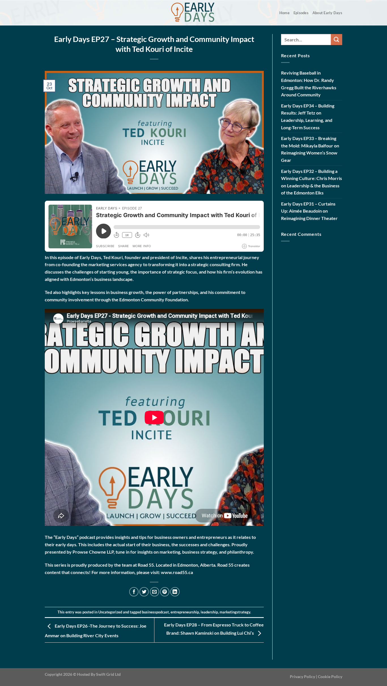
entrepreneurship (185, 612)
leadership (209, 612)
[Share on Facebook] (134, 591)
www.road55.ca (177, 572)
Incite (181, 257)
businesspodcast (155, 612)
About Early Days (327, 12)
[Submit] (336, 39)
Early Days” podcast (75, 537)
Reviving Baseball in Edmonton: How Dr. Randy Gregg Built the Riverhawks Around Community (308, 83)
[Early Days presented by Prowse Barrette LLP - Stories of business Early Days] (193, 13)
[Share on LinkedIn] (175, 591)
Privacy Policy (302, 676)
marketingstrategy (235, 612)
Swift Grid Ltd (108, 674)
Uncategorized (110, 612)
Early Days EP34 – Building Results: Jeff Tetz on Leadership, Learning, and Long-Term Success (307, 116)
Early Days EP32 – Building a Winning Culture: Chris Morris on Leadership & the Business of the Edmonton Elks (311, 182)
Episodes (301, 12)
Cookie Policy (330, 676)
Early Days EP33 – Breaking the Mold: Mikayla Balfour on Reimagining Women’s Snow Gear (310, 149)
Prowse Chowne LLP (93, 551)
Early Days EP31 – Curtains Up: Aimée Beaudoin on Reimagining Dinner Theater (309, 211)
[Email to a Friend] (154, 591)
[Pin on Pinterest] (164, 591)
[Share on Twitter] (144, 591)
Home (284, 12)
